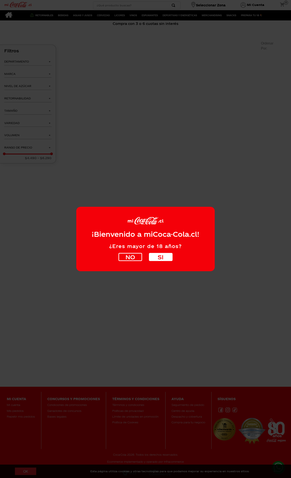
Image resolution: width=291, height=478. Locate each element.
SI (161, 256)
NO (130, 256)
